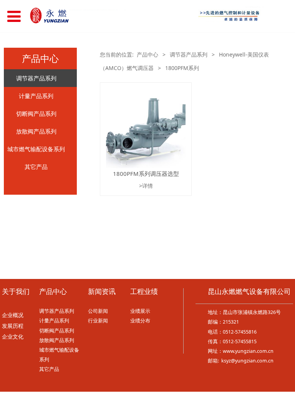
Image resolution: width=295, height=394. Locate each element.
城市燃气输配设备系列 (36, 149)
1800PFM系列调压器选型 (146, 173)
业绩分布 (140, 320)
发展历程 (12, 326)
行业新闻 (98, 320)
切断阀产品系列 (36, 113)
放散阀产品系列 (36, 131)
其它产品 (36, 166)
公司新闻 (98, 311)
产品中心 (147, 54)
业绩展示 (140, 311)
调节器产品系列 (36, 78)
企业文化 (12, 337)
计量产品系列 (36, 96)
